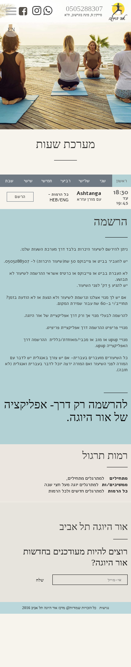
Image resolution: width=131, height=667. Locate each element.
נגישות (104, 608)
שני (103, 181)
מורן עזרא (86, 199)
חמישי (46, 181)
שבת (9, 181)
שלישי (84, 181)
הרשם (20, 197)
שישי (28, 181)
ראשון (121, 181)
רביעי (65, 181)
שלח (40, 580)
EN (11, 29)
